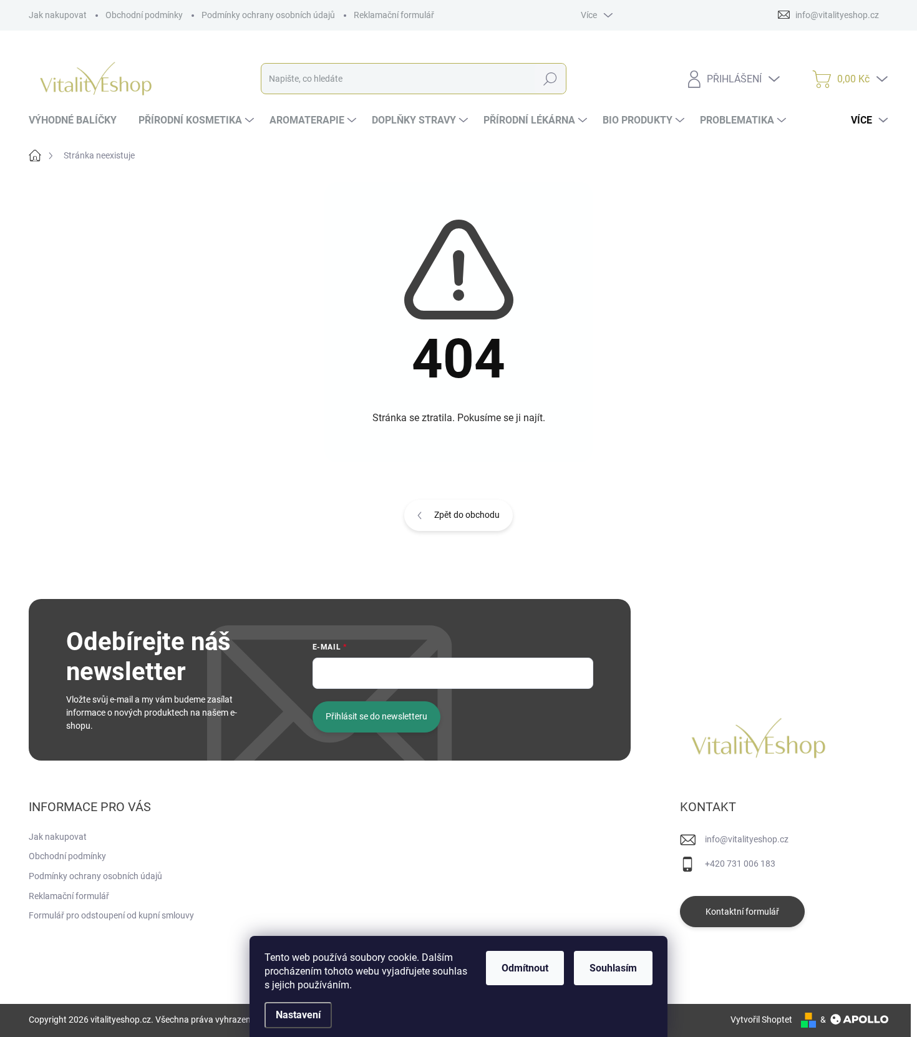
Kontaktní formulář (742, 912)
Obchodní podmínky (144, 15)
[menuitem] (77, 120)
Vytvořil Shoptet (761, 1020)
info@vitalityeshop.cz (746, 839)
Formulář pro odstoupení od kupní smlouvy (111, 915)
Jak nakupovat (58, 15)
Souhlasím (613, 968)
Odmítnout (525, 968)
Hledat (550, 79)
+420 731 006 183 (740, 864)
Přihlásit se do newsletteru (376, 716)
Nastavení (298, 1015)
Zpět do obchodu (467, 515)
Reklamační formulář (394, 15)
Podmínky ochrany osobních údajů (268, 15)
